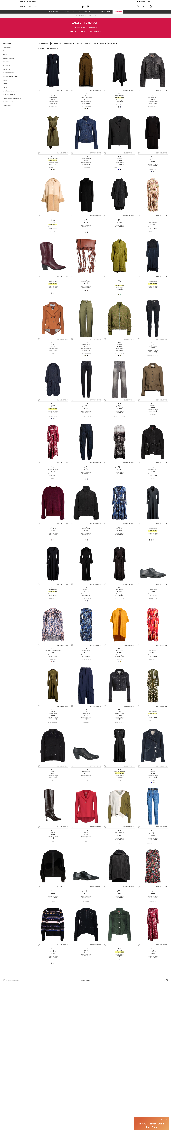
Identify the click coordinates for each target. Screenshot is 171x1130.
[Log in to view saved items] (144, 6)
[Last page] (166, 980)
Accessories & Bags (87, 11)
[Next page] (157, 980)
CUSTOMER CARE (31, 1)
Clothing (65, 11)
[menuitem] (22, 6)
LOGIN (148, 2)
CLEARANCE (118, 11)
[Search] (138, 6)
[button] (19, 47)
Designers (101, 11)
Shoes (74, 11)
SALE (109, 11)
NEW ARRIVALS (54, 11)
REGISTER (142, 1)
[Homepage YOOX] (85, 6)
